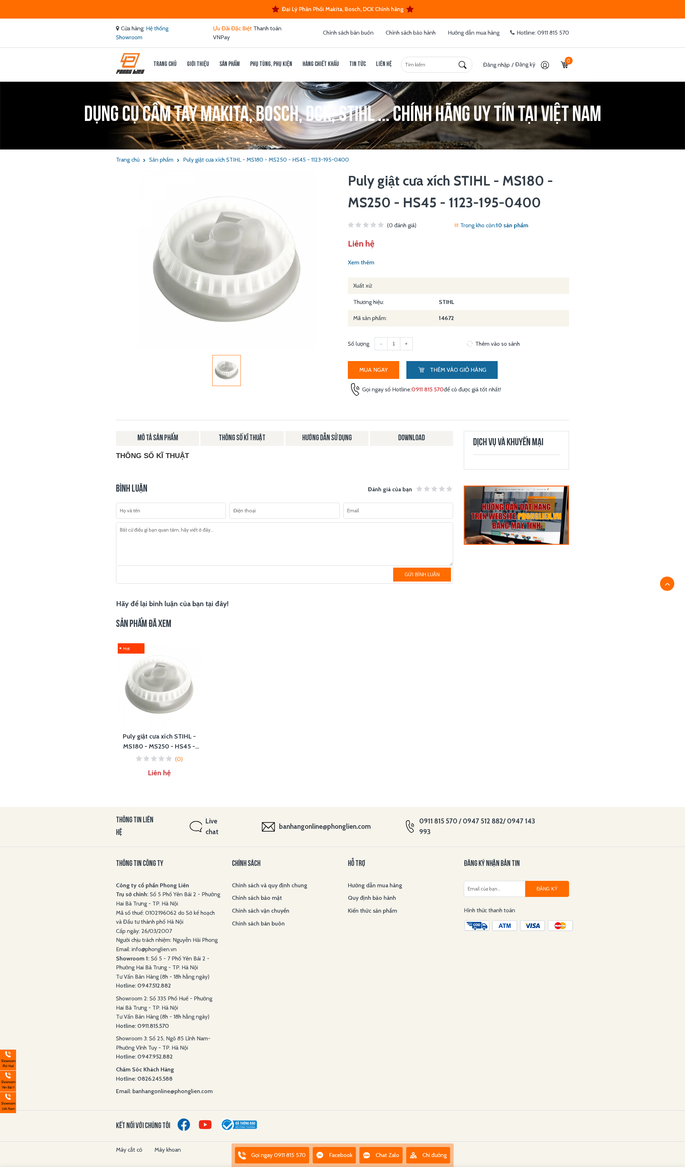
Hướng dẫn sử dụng (327, 438)
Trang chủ (165, 64)
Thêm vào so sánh (497, 343)
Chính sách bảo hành (411, 32)
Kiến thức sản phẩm (372, 910)
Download (411, 438)
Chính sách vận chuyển (260, 910)
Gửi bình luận (422, 574)
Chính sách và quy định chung (269, 885)
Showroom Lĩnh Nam (7, 1101)
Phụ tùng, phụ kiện (271, 64)
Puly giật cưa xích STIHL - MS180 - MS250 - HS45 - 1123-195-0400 (266, 159)
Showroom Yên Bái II (7, 1080)
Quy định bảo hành (372, 897)
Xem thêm (361, 262)
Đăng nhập (496, 64)
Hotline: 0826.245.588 (144, 1078)
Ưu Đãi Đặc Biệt (232, 28)
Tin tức (357, 64)
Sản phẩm (229, 64)
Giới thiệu (198, 64)
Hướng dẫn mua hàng (473, 32)
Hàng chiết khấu (321, 64)
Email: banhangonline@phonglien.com (164, 1091)
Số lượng (358, 343)
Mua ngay (373, 369)
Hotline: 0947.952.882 (144, 1056)
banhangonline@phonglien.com (325, 826)
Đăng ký (526, 64)
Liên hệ (384, 64)
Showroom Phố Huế (7, 1059)
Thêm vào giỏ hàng (457, 369)
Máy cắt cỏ (129, 1149)
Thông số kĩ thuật (242, 438)
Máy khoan (167, 1149)
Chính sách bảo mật (257, 897)
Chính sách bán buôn (348, 32)
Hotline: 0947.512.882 (143, 985)
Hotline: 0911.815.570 (143, 1026)
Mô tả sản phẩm (157, 438)
